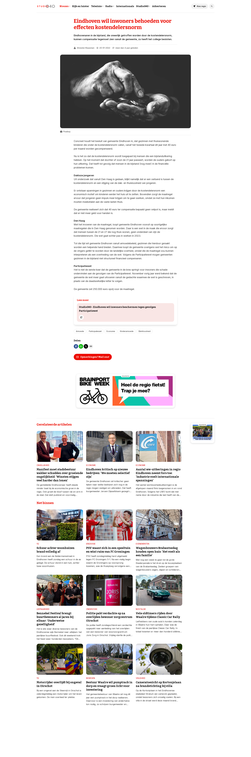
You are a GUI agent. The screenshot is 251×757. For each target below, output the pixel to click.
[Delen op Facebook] (76, 346)
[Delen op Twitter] (86, 346)
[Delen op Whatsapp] (81, 346)
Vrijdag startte (116, 635)
